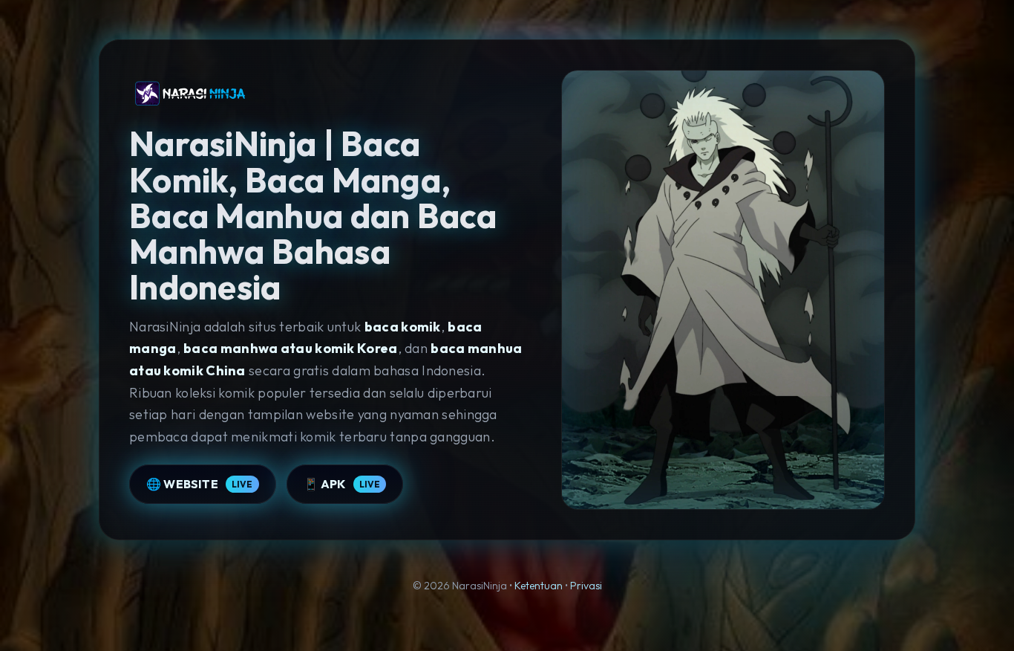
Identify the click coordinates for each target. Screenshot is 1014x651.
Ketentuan (538, 585)
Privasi (586, 585)
